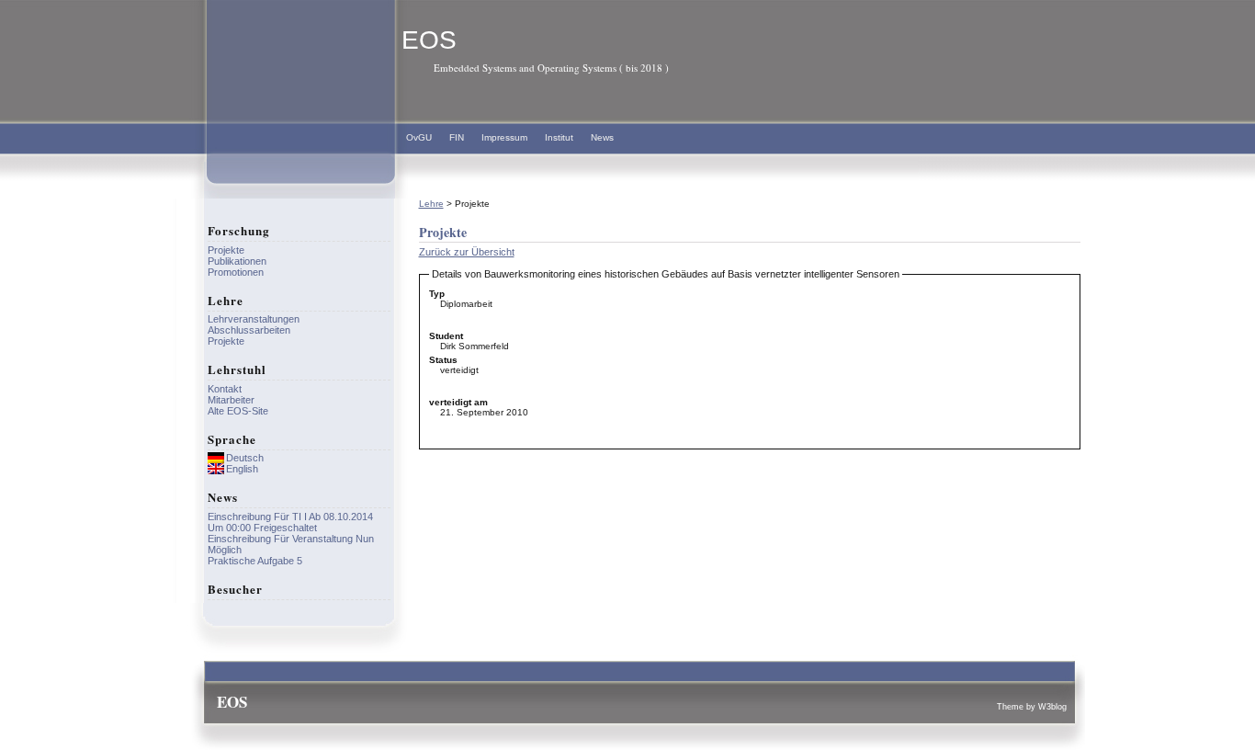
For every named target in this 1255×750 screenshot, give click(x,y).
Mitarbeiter (231, 399)
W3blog (1052, 706)
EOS (429, 40)
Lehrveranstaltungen (254, 318)
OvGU (419, 137)
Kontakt (225, 388)
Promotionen (236, 272)
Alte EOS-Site (238, 410)
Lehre (431, 204)
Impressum (504, 137)
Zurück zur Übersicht (466, 251)
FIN (456, 137)
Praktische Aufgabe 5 (255, 560)
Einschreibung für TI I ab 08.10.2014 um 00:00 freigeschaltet (290, 522)
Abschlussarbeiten (249, 329)
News (602, 137)
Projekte (226, 250)
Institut (559, 137)
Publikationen (237, 261)
